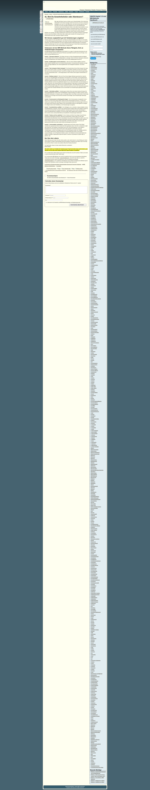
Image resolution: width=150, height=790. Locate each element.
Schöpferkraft (94, 574)
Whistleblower (94, 748)
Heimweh (93, 336)
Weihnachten (94, 741)
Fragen (76, 11)
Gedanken (93, 281)
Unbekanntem (94, 682)
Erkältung (93, 235)
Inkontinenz (93, 367)
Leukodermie (94, 436)
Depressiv (93, 183)
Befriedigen (93, 123)
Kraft (92, 413)
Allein (92, 79)
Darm (92, 175)
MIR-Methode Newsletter (96, 53)
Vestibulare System (95, 716)
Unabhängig (94, 679)
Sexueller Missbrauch (96, 612)
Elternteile (93, 205)
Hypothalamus (94, 363)
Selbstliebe (93, 599)
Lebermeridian (94, 433)
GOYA (92, 313)
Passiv (92, 522)
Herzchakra (93, 345)
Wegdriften (93, 735)
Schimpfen (93, 562)
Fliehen (92, 257)
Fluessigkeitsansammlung (97, 260)
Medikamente (94, 461)
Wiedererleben (94, 749)
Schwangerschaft (95, 582)
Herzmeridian (94, 348)
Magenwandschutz (95, 454)
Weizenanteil (94, 745)
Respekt (93, 544)
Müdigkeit (93, 483)
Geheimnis (93, 285)
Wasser (92, 729)
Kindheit (93, 399)
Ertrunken (93, 240)
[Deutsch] (82, 9)
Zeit (92, 757)
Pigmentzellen (94, 528)
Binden (92, 139)
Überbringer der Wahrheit (96, 673)
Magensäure (94, 451)
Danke (92, 174)
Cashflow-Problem (95, 159)
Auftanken (93, 101)
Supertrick (93, 644)
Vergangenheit (94, 698)
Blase (92, 140)
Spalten (92, 623)
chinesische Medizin (95, 162)
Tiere (92, 656)
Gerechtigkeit (94, 295)
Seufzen (93, 604)
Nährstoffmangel (94, 498)
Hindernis (93, 351)
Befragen (93, 120)
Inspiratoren (93, 372)
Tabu (92, 647)
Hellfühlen (93, 338)
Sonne (92, 621)
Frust (92, 269)
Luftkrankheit (94, 445)
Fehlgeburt (93, 251)
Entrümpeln (93, 219)
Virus (92, 719)
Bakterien (93, 111)
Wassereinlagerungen (96, 730)
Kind (92, 396)
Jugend (92, 380)
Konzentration (94, 408)
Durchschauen (94, 193)
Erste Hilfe (93, 238)
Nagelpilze (93, 495)
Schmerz (93, 566)
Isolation (93, 374)
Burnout (93, 158)
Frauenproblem (94, 265)
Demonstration (94, 178)
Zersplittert (93, 758)
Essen (92, 244)
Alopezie (93, 82)
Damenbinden (94, 171)
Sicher (92, 613)
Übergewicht (94, 675)
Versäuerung (94, 710)
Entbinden (93, 216)
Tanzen (92, 650)
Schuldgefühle (94, 578)
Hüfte (92, 357)
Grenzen (93, 314)
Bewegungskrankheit (95, 133)
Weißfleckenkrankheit (96, 744)
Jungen (92, 382)
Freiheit (92, 266)
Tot (91, 659)
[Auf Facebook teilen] (41, 15)
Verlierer (93, 705)
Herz (92, 344)
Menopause (93, 467)
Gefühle (92, 284)
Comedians (93, 168)
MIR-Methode (50, 8)
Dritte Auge (93, 189)
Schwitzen (93, 590)
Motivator (93, 481)
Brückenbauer (94, 156)
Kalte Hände (93, 388)
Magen (92, 448)
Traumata (93, 664)
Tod (92, 657)
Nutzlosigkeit (94, 514)
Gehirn (92, 287)
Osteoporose (94, 517)
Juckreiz (93, 379)
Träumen (93, 666)
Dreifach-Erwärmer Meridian (97, 187)
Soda (92, 618)
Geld (92, 291)
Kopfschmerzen (94, 410)
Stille (92, 632)
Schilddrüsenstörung (95, 560)
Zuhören (93, 764)
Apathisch (93, 90)
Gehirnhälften (94, 288)
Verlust (92, 707)
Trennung (93, 667)
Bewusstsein (94, 134)
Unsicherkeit (94, 688)
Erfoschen (93, 234)
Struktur (93, 641)
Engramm (93, 215)
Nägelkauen (93, 492)
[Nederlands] (88, 9)
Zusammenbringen (95, 766)
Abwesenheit (94, 68)
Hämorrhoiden (94, 325)
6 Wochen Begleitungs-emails (98, 54)
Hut (92, 361)
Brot (92, 155)
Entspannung (94, 227)
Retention (93, 546)
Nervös (92, 502)
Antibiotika (93, 87)
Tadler (92, 648)
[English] (93, 9)
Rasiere (92, 536)
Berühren (93, 124)
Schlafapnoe (94, 563)
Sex (92, 606)
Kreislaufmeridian (95, 418)
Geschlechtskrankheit (96, 298)
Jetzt (92, 376)
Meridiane (93, 471)
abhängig (93, 65)
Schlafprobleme (94, 565)
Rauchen (93, 537)
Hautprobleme (94, 331)
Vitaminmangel (94, 722)
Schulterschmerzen (95, 580)
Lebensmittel (94, 432)
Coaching (93, 167)
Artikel (66, 11)
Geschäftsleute (94, 297)
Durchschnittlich (94, 194)
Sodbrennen (94, 619)
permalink (59, 166)
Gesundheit (93, 301)
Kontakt (87, 11)
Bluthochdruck (94, 150)
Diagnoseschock (95, 184)
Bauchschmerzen (95, 114)
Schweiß (93, 584)
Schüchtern (93, 575)
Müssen (93, 489)
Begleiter (71, 11)
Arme (92, 92)
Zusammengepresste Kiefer (97, 767)
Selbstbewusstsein (95, 594)
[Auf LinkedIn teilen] (41, 24)
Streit (92, 635)
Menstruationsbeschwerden (97, 470)
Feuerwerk (93, 254)
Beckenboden (94, 115)
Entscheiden (94, 221)
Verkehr (92, 701)
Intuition (93, 373)
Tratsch (92, 662)
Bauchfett (93, 112)
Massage (93, 457)
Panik (92, 519)
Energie (92, 212)
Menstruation (94, 468)
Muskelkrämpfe (94, 486)
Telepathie (93, 654)
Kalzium (93, 389)
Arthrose (93, 95)
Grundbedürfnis (94, 317)
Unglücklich (93, 686)
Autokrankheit (94, 109)
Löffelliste (93, 439)
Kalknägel (93, 385)
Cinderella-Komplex (95, 164)
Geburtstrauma (94, 279)
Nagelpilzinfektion (95, 496)
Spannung (93, 625)
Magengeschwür (94, 449)
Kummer (93, 423)
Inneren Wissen (94, 370)
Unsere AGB (77, 786)
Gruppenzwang (94, 322)
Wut (92, 754)
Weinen (92, 742)
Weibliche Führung (95, 739)
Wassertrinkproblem (95, 732)
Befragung (93, 121)
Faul (92, 249)
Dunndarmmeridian (95, 190)
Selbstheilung (52, 166)
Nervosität (93, 503)
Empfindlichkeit (94, 209)
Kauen (92, 394)
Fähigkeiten (93, 246)
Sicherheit (93, 615)
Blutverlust (93, 152)
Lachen (92, 426)
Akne (92, 73)
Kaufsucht (93, 395)
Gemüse (93, 292)
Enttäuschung (94, 228)
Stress (92, 637)
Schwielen (93, 587)
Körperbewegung (95, 411)
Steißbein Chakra (95, 629)
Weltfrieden (93, 746)
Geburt (92, 276)
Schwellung (93, 585)
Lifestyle (93, 437)
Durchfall (93, 191)
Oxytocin (93, 518)
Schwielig (93, 588)
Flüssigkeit (93, 262)
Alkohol (92, 77)
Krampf (92, 414)
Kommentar (48, 185)
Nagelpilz (93, 493)
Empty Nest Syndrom (95, 210)
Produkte (55, 11)
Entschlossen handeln (96, 224)
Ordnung (93, 515)
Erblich (92, 231)
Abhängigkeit (94, 67)
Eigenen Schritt (94, 196)
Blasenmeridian (94, 143)
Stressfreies (93, 638)
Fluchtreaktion (94, 259)
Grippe (92, 316)
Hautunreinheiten (95, 332)
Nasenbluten (94, 500)
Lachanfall (93, 424)
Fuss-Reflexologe (95, 272)
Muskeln (93, 487)
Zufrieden (93, 763)
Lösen (92, 440)
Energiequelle (94, 213)
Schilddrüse (93, 559)
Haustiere (93, 326)
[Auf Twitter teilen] (41, 18)
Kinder (92, 398)
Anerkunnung (94, 83)
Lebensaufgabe (94, 430)
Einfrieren (93, 197)
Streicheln (93, 634)
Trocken (93, 670)
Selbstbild (93, 596)
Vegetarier (93, 695)
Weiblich (93, 738)
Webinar (93, 733)
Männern (93, 455)
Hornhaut (93, 355)
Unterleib (93, 689)
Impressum (82, 786)
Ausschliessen (94, 108)
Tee (92, 653)
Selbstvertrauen (94, 601)
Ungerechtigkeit (94, 685)
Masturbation (94, 459)
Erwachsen (93, 241)
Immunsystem (94, 364)
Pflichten (93, 527)
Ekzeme (93, 203)
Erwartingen (93, 243)
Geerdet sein (94, 282)
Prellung (93, 531)
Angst (92, 85)
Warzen (92, 727)
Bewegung (93, 131)
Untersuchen (94, 691)
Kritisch (92, 420)
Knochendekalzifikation (96, 401)
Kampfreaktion (94, 392)
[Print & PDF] (41, 26)
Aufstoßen (93, 99)
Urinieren (93, 692)
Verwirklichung (94, 714)
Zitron (92, 760)
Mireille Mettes (50, 18)
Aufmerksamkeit (94, 96)
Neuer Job (93, 505)
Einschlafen (93, 202)
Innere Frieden (94, 369)
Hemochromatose (95, 342)
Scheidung (93, 558)
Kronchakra (93, 421)
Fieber (92, 256)
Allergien (93, 80)
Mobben (93, 478)
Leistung (93, 435)
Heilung (92, 333)
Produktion (93, 533)
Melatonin (93, 465)
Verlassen (93, 703)
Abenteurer (48, 164)
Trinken (92, 669)
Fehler (92, 250)
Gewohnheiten (94, 303)
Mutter (92, 490)
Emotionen (93, 208)
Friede (92, 268)
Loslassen (93, 443)
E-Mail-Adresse (48, 197)
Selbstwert (93, 603)
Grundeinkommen (95, 319)
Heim (92, 335)
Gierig (92, 306)
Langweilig (93, 427)
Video (50, 11)
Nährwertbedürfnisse (95, 499)
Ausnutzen (93, 105)
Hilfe (92, 350)
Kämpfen (93, 391)
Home (46, 11)
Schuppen (93, 581)
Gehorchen (93, 290)
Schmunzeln (94, 568)
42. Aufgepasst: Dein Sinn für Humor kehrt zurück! (77, 170)
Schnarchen (93, 569)
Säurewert (93, 552)
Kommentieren (94, 402)
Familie (92, 247)
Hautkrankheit (94, 329)
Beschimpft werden (95, 126)
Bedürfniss (93, 118)
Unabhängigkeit (94, 681)
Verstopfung (94, 711)
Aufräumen (93, 98)
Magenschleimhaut (95, 452)
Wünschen (93, 752)
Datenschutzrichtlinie (69, 786)
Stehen (92, 628)
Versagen (93, 708)
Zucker (92, 761)
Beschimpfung (94, 127)
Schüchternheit (94, 577)
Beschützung (94, 128)
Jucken (92, 377)
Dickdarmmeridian (55, 164)
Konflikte (93, 405)
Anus (92, 89)
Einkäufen (93, 199)
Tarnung (93, 651)
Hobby (92, 353)
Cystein (92, 169)
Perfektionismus (94, 524)
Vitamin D (93, 720)
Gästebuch (81, 11)
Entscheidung (94, 222)
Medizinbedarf (94, 464)
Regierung (93, 541)
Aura (92, 104)
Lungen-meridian (95, 446)
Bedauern (93, 117)
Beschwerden (94, 130)
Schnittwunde (94, 571)
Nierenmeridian (94, 508)
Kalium (92, 383)
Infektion (93, 366)
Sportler (93, 626)
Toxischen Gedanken (76, 164)
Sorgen (92, 622)
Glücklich (93, 310)
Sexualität (93, 609)
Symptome (93, 645)
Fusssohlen (93, 275)
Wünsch (93, 751)
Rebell (92, 540)
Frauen (92, 263)
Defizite (92, 177)
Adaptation (93, 71)
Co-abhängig (94, 165)
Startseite (46, 14)
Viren (92, 717)
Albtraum (93, 76)
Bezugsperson (94, 137)
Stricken (93, 640)
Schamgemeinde (94, 556)
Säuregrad (69, 164)
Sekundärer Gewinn (95, 593)
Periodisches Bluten (95, 525)
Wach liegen (93, 723)
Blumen (92, 146)
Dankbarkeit (93, 172)
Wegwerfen (93, 736)
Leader (92, 429)
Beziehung (93, 136)
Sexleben (93, 607)
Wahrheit (93, 726)
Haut (92, 328)
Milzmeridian (94, 473)
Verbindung (93, 697)
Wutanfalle (93, 755)
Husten (92, 360)
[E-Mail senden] (41, 32)
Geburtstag (93, 278)
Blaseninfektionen (95, 142)
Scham (92, 553)
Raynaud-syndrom (95, 539)
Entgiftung (93, 218)
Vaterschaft (93, 694)
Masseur (93, 458)
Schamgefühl (94, 555)
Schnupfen (93, 572)
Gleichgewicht (94, 307)
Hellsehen (93, 339)
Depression (93, 180)
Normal (92, 512)
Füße (92, 273)
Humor (92, 358)
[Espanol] (103, 9)
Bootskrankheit (94, 153)
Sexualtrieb (93, 610)
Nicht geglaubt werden (96, 506)
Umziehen (93, 678)
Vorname (47, 195)
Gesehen (93, 300)
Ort (46, 200)
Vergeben (93, 700)
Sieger (92, 616)
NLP (92, 511)
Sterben (93, 631)
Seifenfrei (93, 591)
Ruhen (92, 549)
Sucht (92, 642)
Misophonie (93, 477)
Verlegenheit (94, 704)
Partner (92, 521)
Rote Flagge (93, 547)
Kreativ (92, 417)
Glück (92, 309)
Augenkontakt (94, 102)
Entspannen (93, 225)
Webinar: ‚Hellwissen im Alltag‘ (98, 780)
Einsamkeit (93, 200)
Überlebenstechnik (95, 676)
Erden (92, 232)
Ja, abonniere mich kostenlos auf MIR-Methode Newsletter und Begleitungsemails (63, 202)
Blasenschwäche (95, 145)
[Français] (98, 9)
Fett (92, 253)
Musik (92, 484)
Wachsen (93, 725)
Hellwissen (93, 341)
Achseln (93, 70)
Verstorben (93, 713)
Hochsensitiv (94, 354)
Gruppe (92, 320)
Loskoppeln (93, 442)
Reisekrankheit (94, 543)
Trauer (92, 663)
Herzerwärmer (94, 347)
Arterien (93, 93)
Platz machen (94, 530)
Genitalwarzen (94, 294)
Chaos (92, 161)
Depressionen (94, 181)
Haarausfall (93, 323)
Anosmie (93, 86)
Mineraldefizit (94, 474)
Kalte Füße (93, 386)
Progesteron (94, 534)
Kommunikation (94, 404)
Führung (93, 271)
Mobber (92, 480)
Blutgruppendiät (94, 149)
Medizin (92, 462)
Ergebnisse (61, 11)
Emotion (93, 206)
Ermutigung (93, 237)
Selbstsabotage (94, 600)
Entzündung (94, 230)
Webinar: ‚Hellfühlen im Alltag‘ (97, 782)
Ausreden (93, 106)
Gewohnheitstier (63, 164)
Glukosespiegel (94, 312)
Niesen (92, 509)
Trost (92, 672)
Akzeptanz (93, 74)
